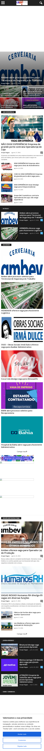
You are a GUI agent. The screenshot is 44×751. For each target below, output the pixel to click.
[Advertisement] (22, 28)
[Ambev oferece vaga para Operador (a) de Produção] (22, 534)
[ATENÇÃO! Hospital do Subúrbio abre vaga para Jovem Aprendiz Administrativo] (9, 680)
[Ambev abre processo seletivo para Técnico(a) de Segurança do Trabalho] (22, 69)
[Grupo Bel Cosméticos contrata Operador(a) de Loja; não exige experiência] (6, 198)
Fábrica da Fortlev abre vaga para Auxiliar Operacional (27, 613)
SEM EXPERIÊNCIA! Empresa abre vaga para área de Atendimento (26, 164)
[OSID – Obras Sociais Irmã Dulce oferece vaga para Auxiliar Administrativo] (22, 329)
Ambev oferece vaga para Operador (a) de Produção (21, 551)
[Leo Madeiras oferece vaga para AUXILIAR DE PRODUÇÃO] (6, 626)
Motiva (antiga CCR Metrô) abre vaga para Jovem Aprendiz (31, 662)
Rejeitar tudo (22, 746)
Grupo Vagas (5, 83)
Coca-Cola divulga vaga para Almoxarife (9, 106)
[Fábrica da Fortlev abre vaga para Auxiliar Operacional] (6, 615)
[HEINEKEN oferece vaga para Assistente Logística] (9, 233)
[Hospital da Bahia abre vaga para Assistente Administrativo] (22, 429)
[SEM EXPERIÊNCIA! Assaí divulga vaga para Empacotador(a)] (6, 188)
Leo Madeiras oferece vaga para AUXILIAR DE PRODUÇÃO (26, 624)
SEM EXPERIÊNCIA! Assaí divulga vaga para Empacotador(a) (26, 186)
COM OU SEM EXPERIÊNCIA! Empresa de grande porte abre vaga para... (28, 175)
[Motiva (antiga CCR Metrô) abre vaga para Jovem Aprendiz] (9, 665)
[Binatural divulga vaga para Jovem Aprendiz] (9, 650)
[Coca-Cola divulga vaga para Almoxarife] (22, 363)
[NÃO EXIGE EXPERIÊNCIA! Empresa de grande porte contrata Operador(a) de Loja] (22, 128)
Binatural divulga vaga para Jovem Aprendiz (29, 646)
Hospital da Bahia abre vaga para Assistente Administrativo (21, 445)
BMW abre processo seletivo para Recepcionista (33, 106)
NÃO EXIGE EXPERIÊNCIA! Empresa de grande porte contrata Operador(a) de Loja (21, 147)
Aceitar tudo (22, 734)
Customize (22, 740)
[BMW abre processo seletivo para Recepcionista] (22, 395)
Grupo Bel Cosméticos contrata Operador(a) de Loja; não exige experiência (26, 197)
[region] (22, 732)
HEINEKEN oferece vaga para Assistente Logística (10, 95)
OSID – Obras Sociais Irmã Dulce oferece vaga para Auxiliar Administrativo (32, 94)
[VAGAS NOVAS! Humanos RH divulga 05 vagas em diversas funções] (22, 579)
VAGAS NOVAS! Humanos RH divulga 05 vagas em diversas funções (22, 596)
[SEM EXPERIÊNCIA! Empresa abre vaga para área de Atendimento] (6, 166)
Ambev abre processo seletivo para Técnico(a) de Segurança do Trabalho (21, 79)
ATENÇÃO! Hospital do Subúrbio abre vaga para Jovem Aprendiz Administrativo (30, 678)
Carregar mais (21, 451)
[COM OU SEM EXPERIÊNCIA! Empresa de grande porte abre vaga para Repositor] (6, 177)
